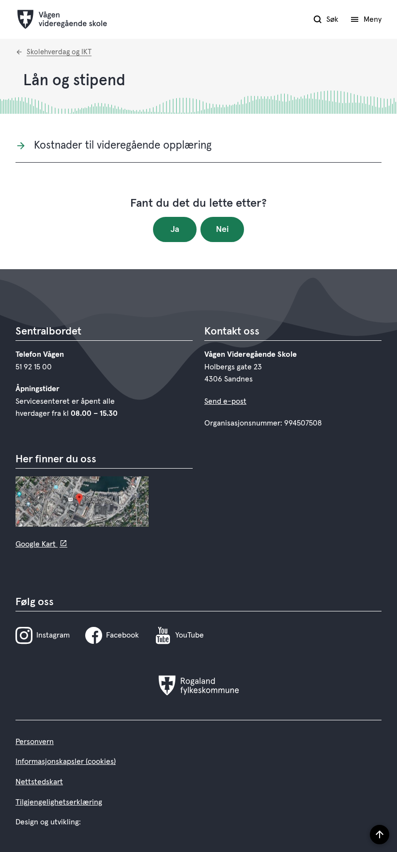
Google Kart (36, 544)
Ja (174, 229)
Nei (222, 229)
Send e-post (225, 401)
